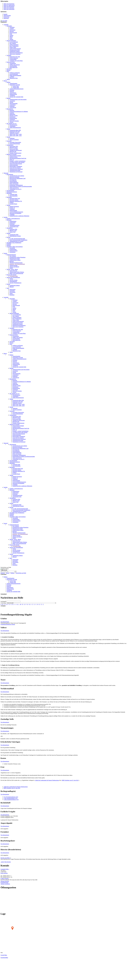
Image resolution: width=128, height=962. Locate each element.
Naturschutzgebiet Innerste (15, 163)
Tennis (11, 293)
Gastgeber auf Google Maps (16, 60)
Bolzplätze (11, 294)
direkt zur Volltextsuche (9, 5)
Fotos (8, 71)
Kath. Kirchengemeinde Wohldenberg (18, 240)
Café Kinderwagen (13, 226)
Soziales (5, 217)
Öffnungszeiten (7, 15)
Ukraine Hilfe (15, 87)
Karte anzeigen (4, 873)
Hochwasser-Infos (13, 149)
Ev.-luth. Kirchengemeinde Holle (17, 238)
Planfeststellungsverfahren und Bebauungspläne (20, 186)
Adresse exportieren (5, 883)
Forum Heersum (13, 270)
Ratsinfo (8, 98)
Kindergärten (12, 222)
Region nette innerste (11, 274)
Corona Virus (15, 86)
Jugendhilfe (12, 248)
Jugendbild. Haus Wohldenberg (14, 242)
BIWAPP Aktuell (13, 147)
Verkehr (8, 205)
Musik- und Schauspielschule (16, 273)
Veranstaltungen (13, 281)
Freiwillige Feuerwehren (15, 142)
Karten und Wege (11, 62)
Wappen (8, 70)
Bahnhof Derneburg (14, 206)
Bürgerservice (10, 108)
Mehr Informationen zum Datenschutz (9, 860)
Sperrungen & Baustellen (15, 213)
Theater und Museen (14, 266)
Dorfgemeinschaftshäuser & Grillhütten (18, 111)
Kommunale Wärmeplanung (16, 185)
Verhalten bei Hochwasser (15, 150)
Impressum (6, 18)
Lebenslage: (3, 603)
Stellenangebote (13, 94)
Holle (10, 34)
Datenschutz (6, 16)
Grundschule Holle (13, 234)
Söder (10, 38)
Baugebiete (9, 197)
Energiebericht (12, 179)
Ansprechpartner (13, 83)
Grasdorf (11, 28)
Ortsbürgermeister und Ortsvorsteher (18, 99)
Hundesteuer (12, 117)
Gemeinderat (12, 104)
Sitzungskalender (13, 103)
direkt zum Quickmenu (9, 3)
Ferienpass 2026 (13, 229)
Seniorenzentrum (13, 250)
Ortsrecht (11, 91)
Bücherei (11, 261)
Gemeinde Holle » (5, 869)
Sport (8, 288)
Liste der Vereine (13, 280)
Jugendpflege (10, 228)
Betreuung (9, 220)
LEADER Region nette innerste (16, 162)
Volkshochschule (13, 265)
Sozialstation (12, 252)
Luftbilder (11, 76)
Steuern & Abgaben (14, 121)
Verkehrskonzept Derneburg (16, 169)
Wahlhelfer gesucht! (14, 133)
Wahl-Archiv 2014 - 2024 (15, 134)
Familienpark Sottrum (14, 51)
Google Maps (4, 955)
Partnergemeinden (13, 165)
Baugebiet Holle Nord (14, 198)
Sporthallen (12, 290)
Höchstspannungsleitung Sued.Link (17, 158)
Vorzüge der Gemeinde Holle (16, 96)
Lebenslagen (12, 126)
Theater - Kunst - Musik (12, 269)
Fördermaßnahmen (13, 182)
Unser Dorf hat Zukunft (15, 167)
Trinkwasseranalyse (14, 187)
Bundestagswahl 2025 (14, 131)
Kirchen (8, 237)
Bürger (5, 80)
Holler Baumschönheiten (15, 75)
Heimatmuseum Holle (14, 50)
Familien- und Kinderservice (13, 218)
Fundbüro (11, 112)
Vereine (11, 278)
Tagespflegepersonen (14, 225)
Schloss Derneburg (13, 44)
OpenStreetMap (13, 66)
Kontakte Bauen (13, 203)
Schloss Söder (12, 47)
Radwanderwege (13, 67)
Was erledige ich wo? (12, 123)
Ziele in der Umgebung (14, 54)
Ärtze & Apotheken (14, 139)
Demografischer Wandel (15, 155)
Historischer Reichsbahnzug (16, 52)
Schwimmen (12, 292)
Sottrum (11, 39)
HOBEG (11, 202)
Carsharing (12, 209)
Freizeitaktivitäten (13, 276)
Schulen (8, 233)
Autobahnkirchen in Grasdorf (16, 241)
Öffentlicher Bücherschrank (15, 262)
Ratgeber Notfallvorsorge (15, 153)
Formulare (11, 90)
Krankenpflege (12, 249)
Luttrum (11, 35)
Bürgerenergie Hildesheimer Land (17, 178)
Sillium (11, 36)
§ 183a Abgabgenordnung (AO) (11, 799)
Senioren (9, 245)
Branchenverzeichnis (14, 177)
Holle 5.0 (11, 159)
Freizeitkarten (12, 63)
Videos (8, 79)
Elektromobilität (13, 210)
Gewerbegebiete (10, 190)
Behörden (11, 110)
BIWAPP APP (12, 151)
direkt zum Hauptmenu (9, 6)
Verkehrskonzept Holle (14, 170)
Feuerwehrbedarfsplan (14, 143)
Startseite (3, 573)
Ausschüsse (12, 100)
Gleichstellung (12, 92)
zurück (2, 861)
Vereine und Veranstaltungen (13, 277)
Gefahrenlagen (10, 145)
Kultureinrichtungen (11, 254)
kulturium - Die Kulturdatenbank (17, 264)
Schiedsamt (12, 119)
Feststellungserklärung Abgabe (8, 624)
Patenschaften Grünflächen (15, 166)
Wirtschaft (6, 173)
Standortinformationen (12, 191)
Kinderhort (12, 224)
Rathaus (8, 82)
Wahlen (8, 129)
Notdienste (12, 138)
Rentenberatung (13, 118)
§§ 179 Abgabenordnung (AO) (11, 797)
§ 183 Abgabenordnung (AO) (10, 798)
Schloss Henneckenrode (15, 48)
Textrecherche (12, 107)
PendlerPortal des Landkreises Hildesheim (19, 215)
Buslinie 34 (12, 207)
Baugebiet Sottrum (13, 199)
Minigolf (11, 286)
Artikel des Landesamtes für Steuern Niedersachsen (47, 780)
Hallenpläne (12, 114)
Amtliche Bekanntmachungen (16, 88)
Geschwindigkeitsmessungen (16, 211)
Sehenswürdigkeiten (11, 40)
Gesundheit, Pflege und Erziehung (15, 246)
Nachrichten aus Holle (14, 84)
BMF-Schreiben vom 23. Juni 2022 (70, 780)
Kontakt (5, 14)
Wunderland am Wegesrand (15, 171)
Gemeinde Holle (13, 194)
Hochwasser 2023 (13, 146)
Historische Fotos (13, 78)
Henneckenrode (13, 32)
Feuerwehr (9, 141)
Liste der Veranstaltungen (15, 282)
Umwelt (11, 122)
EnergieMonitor (13, 181)
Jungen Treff (12, 232)
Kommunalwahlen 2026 (15, 130)
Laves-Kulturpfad (13, 42)
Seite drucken (7, 861)
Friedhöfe (9, 244)
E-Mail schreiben (5, 878)
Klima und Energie (13, 183)
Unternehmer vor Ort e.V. (15, 189)
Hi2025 (11, 268)
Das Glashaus (12, 43)
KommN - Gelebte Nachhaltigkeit (17, 161)
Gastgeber (9, 55)
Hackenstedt (12, 30)
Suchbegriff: (3, 601)
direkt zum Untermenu (9, 7)
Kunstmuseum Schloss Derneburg (17, 257)
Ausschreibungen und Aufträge (16, 175)
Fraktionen (12, 106)
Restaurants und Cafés (14, 56)
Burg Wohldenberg (13, 46)
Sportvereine (12, 289)
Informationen (10, 174)
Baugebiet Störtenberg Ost (15, 201)
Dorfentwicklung (13, 157)
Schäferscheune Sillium (14, 260)
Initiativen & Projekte (12, 154)
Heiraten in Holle (13, 115)
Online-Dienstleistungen (15, 127)
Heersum (11, 31)
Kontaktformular (4, 882)
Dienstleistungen (13, 125)
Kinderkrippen (12, 221)
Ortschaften (9, 26)
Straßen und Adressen (14, 64)
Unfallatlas (12, 214)
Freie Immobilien (13, 195)
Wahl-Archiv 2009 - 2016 (15, 135)
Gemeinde (6, 24)
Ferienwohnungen (13, 58)
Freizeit (5, 253)
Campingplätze (13, 59)
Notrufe (8, 137)
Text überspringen (5, 621)
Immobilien (9, 193)
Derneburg (12, 27)
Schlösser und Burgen (14, 72)
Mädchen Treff (12, 230)
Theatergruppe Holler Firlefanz (16, 272)
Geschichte (9, 68)
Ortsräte (11, 102)
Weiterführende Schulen (15, 236)
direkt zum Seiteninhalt (9, 9)
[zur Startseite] (4, 20)
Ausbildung (12, 95)
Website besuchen (5, 881)
